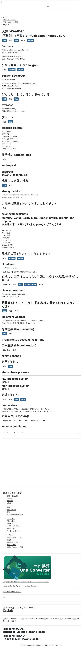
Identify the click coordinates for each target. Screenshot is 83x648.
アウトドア (6, 284)
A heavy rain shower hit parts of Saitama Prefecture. (22, 83)
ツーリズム (11, 519)
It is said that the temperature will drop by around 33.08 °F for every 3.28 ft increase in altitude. (39, 411)
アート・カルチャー (14, 531)
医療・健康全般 (12, 496)
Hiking (30, 40)
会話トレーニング (9, 20)
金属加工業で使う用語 (15, 547)
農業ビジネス (35, 420)
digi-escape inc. (42, 645)
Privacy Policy (29, 607)
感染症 (9, 503)
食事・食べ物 (11, 510)
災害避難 (12, 70)
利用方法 (8, 607)
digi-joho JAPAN (13, 628)
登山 (16, 40)
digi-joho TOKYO (14, 635)
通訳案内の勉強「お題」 (12, 592)
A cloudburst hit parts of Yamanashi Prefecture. (20, 272)
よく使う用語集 (67, 618)
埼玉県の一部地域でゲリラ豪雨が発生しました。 (21, 83)
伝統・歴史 (11, 528)
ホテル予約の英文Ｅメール (34, 618)
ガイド (23, 40)
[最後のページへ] (22, 432)
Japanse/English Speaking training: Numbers (20, 586)
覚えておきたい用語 (10, 22)
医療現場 (10, 501)
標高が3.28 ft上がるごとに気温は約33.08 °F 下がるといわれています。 (29, 411)
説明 (4, 40)
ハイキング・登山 (13, 526)
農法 (10, 399)
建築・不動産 (11, 545)
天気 (10, 40)
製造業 (9, 540)
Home (5, 17)
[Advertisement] (41, 463)
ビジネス (10, 535)
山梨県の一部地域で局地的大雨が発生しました (20, 272)
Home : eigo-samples (13, 618)
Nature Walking (30, 284)
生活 (4, 99)
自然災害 (20, 70)
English (6, 25)
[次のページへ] (18, 432)
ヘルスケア (11, 498)
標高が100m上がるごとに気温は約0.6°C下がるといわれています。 (27, 409)
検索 (46, 3)
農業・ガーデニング (9, 420)
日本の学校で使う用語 (15, 515)
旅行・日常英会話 (52, 618)
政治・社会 (6, 350)
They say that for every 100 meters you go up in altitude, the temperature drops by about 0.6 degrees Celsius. (41, 409)
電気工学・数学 (12, 542)
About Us (18, 607)
